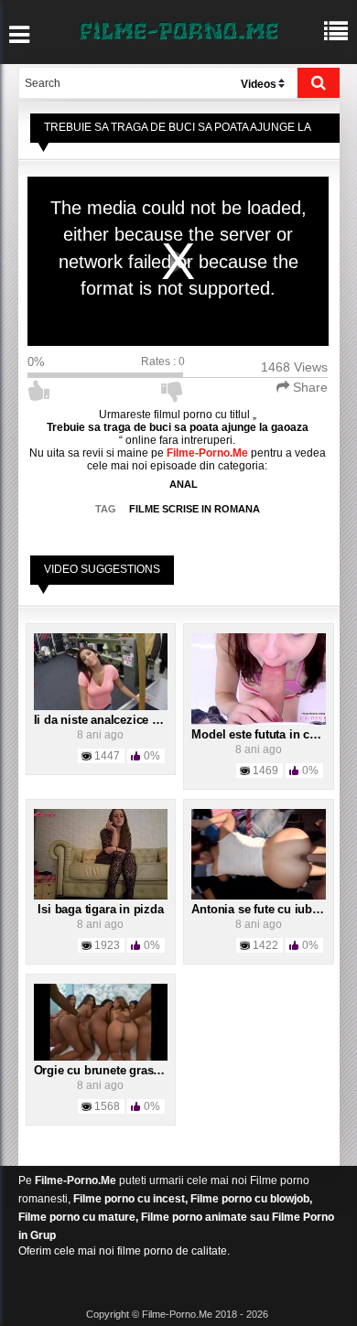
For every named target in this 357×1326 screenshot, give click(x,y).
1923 (107, 945)
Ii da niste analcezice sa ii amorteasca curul (154, 720)
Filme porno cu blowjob (249, 1198)
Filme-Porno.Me (75, 1180)
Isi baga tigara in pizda (100, 909)
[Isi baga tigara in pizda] (101, 853)
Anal (183, 484)
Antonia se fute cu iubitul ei (266, 909)
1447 (107, 755)
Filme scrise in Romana (194, 508)
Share (308, 387)
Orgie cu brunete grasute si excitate (131, 1070)
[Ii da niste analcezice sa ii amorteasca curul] (101, 670)
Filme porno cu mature (76, 1217)
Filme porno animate (194, 1217)
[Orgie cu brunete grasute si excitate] (101, 1022)
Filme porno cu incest (129, 1198)
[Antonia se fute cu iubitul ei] (258, 853)
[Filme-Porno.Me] (178, 29)
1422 (265, 945)
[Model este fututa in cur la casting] (258, 678)
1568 (107, 1106)
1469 (265, 770)
